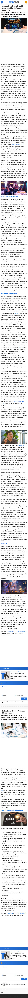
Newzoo (16, 313)
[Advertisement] (14, 48)
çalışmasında (21, 445)
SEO (2, 790)
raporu (21, 347)
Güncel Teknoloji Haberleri (20, 631)
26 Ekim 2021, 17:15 (4, 983)
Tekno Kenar (10, 631)
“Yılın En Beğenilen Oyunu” (17, 144)
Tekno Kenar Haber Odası (16, 672)
